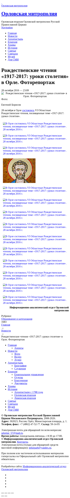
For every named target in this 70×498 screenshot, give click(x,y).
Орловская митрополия (29, 14)
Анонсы (18, 348)
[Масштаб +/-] (12, 493)
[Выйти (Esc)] (2, 493)
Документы (20, 383)
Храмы (12, 44)
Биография (20, 365)
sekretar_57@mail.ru (12, 433)
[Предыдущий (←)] (2, 496)
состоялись (28, 110)
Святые (12, 50)
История (12, 47)
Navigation (7, 27)
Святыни (13, 53)
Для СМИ (13, 59)
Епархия (12, 42)
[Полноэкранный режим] (9, 493)
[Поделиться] (6, 493)
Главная (12, 33)
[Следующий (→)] (6, 496)
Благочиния (21, 380)
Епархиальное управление (29, 374)
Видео (17, 356)
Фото (17, 353)
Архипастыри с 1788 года (28, 392)
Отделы (18, 377)
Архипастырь (15, 39)
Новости (12, 36)
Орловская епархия (25, 395)
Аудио (17, 359)
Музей (11, 56)
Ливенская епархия (25, 398)
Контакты (22, 441)
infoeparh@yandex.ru (40, 447)
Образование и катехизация (16, 319)
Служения (20, 368)
